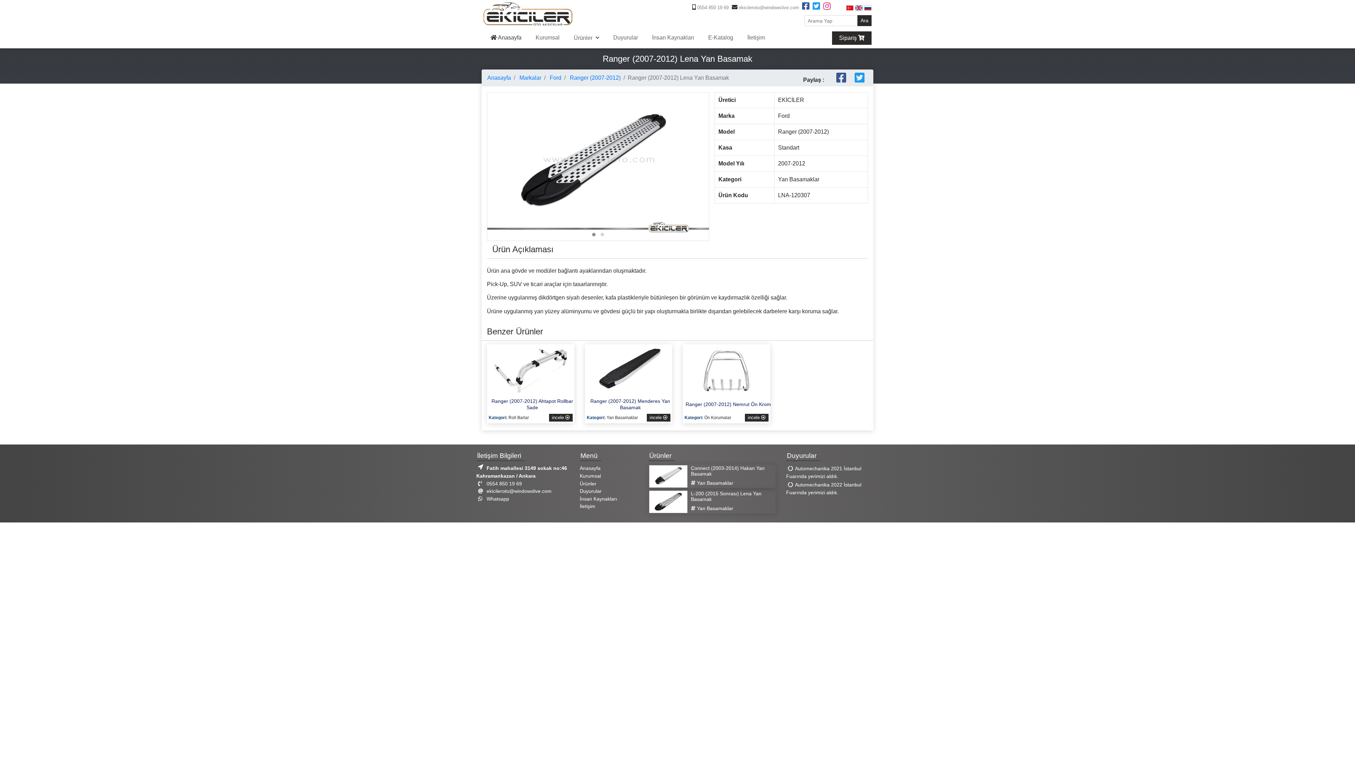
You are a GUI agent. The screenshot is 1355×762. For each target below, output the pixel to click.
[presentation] (494, 147)
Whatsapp (497, 499)
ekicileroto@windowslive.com (768, 7)
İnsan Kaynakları (673, 38)
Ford (554, 78)
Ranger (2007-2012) (594, 78)
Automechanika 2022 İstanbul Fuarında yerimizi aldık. (823, 489)
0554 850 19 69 (712, 7)
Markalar (529, 78)
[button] (594, 234)
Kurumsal (548, 38)
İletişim (756, 38)
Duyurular (625, 38)
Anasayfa (509, 38)
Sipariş (848, 38)
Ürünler (584, 38)
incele (558, 417)
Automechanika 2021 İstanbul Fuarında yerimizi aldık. (823, 472)
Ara (864, 20)
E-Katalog (720, 38)
